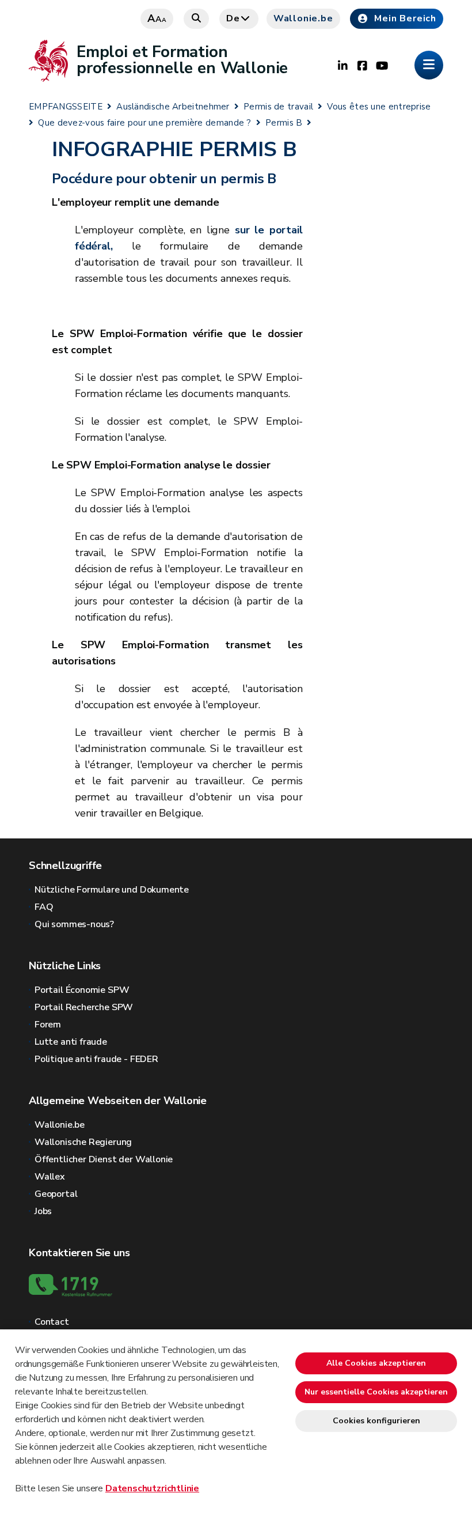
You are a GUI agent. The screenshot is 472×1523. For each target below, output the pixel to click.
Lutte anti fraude (71, 1042)
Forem (48, 1024)
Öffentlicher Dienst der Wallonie (104, 1159)
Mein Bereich (405, 18)
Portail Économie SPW (82, 990)
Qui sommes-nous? (74, 924)
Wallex (50, 1176)
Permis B (283, 123)
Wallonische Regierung (83, 1142)
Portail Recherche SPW (84, 1007)
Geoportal (56, 1194)
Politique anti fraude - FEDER (96, 1059)
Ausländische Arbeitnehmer (173, 106)
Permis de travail (278, 106)
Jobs (43, 1211)
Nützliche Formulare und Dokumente (112, 889)
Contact (52, 1322)
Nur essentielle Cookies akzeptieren (376, 1391)
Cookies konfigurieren (376, 1420)
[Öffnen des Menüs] (428, 65)
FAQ (44, 907)
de (233, 18)
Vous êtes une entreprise (379, 106)
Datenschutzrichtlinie (152, 1488)
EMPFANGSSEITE (65, 106)
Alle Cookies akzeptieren (376, 1363)
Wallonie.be (303, 18)
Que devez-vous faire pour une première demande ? (144, 123)
